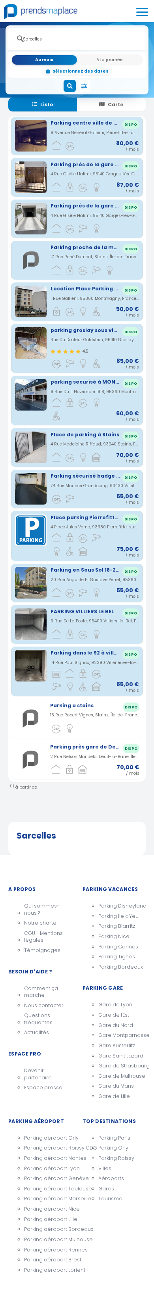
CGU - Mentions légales (43, 937)
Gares (106, 1188)
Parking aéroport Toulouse (47, 1188)
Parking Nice (114, 936)
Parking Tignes (116, 956)
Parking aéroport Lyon (47, 1168)
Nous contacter (44, 1005)
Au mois (44, 60)
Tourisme (110, 1198)
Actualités (36, 1032)
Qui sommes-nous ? (41, 909)
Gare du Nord (115, 1025)
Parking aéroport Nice (47, 1208)
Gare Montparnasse (122, 1035)
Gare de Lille (114, 1096)
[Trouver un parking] (70, 86)
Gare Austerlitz (116, 1045)
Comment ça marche (41, 992)
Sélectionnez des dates (81, 71)
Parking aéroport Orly (47, 1137)
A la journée (109, 60)
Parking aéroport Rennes (47, 1249)
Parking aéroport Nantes (47, 1158)
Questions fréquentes (38, 1019)
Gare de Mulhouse (121, 1076)
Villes (104, 1168)
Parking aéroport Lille (47, 1219)
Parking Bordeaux (120, 967)
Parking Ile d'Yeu (118, 916)
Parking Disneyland (122, 905)
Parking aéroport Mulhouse (47, 1239)
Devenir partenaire (38, 1074)
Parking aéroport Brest (47, 1259)
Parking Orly (113, 1147)
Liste (46, 104)
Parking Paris (114, 1137)
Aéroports (111, 1178)
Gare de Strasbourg (122, 1065)
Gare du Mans (116, 1086)
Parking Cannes (118, 946)
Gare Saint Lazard (120, 1055)
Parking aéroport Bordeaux (47, 1229)
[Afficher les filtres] (84, 86)
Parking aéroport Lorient (47, 1270)
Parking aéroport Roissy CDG (47, 1147)
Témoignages (42, 950)
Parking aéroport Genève (47, 1178)
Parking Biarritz (116, 926)
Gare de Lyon (115, 1004)
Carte (116, 104)
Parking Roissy (116, 1158)
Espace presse (43, 1087)
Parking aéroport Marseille (47, 1198)
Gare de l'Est (113, 1015)
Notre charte (40, 922)
